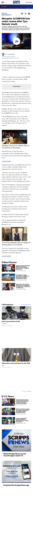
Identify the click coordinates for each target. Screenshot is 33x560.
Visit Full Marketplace (26, 304)
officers (11, 203)
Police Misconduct (7, 14)
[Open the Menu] (2, 2)
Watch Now (28, 2)
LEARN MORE (6, 161)
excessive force (8, 191)
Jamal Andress (11, 54)
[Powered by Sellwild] (29, 391)
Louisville (19, 185)
